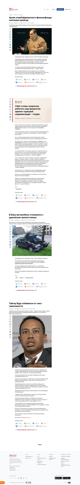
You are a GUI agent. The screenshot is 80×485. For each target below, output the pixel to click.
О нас (38, 456)
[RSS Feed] (26, 478)
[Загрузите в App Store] (58, 478)
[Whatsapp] (11, 478)
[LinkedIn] (23, 478)
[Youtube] (18, 478)
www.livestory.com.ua (25, 417)
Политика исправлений (41, 464)
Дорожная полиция (29, 277)
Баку (17, 277)
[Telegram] (21, 478)
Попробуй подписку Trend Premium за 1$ (26, 86)
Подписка (51, 456)
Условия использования (65, 456)
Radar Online (27, 388)
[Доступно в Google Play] (66, 478)
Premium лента (28, 458)
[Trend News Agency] (13, 455)
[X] (16, 478)
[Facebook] (13, 478)
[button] (10, 29)
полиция (21, 277)
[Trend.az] (13, 9)
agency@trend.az (12, 470)
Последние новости (29, 456)
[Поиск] (45, 9)
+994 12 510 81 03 (13, 468)
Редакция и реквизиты (41, 458)
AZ (67, 482)
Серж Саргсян (18, 189)
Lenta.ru (40, 401)
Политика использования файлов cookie (65, 465)
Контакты (39, 459)
